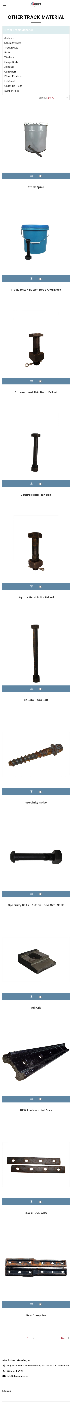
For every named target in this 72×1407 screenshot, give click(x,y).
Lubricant (9, 81)
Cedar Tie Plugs (13, 85)
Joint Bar (9, 66)
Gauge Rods (11, 61)
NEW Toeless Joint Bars (36, 1110)
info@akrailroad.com (17, 1375)
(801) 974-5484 (15, 1370)
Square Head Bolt (36, 700)
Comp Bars (10, 71)
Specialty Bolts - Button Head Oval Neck (36, 905)
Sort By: (43, 97)
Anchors (9, 37)
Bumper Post (11, 90)
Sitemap (6, 1390)
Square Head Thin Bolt (36, 495)
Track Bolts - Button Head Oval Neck (36, 289)
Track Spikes (11, 47)
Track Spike (36, 187)
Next (64, 1337)
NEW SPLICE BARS (36, 1213)
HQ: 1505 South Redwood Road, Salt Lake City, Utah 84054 (38, 1365)
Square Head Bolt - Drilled (36, 597)
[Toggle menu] (4, 4)
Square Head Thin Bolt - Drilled (36, 392)
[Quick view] (31, 175)
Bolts (7, 52)
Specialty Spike (12, 42)
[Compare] (40, 176)
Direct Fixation (12, 76)
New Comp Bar (36, 1315)
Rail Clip (36, 1007)
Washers (9, 57)
